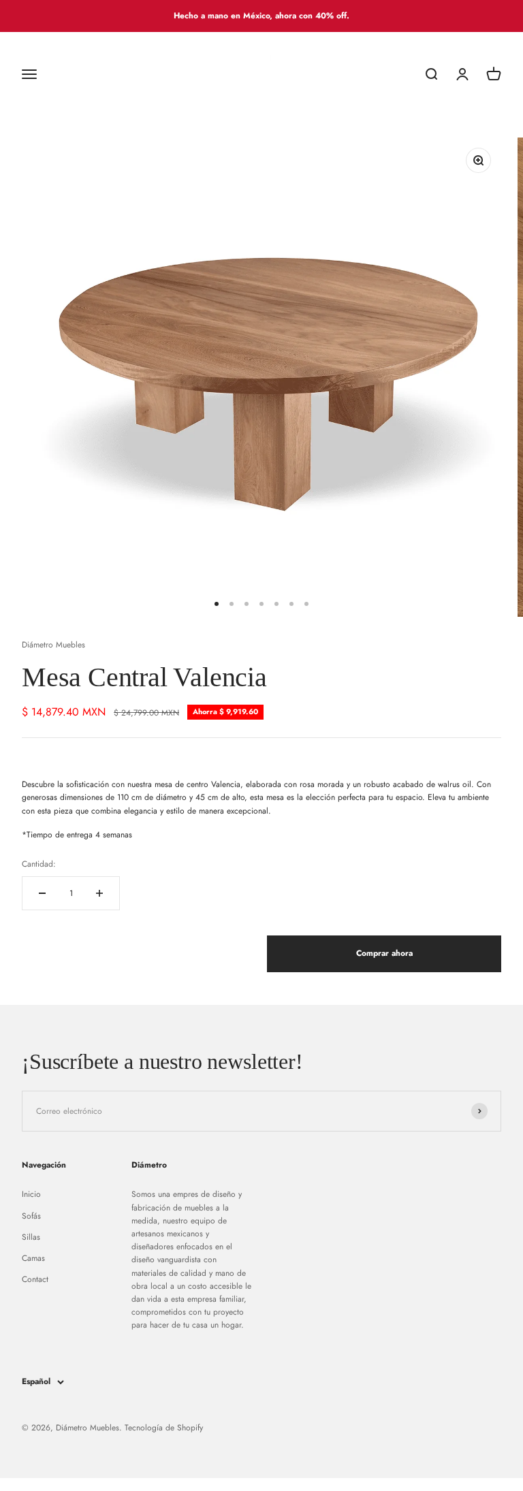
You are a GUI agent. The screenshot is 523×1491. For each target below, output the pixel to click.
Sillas (31, 1237)
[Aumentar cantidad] (99, 893)
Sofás (31, 1216)
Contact (35, 1279)
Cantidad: (39, 864)
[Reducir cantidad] (42, 893)
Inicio (31, 1194)
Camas (33, 1258)
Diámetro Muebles (53, 645)
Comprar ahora (384, 953)
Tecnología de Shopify (164, 1428)
